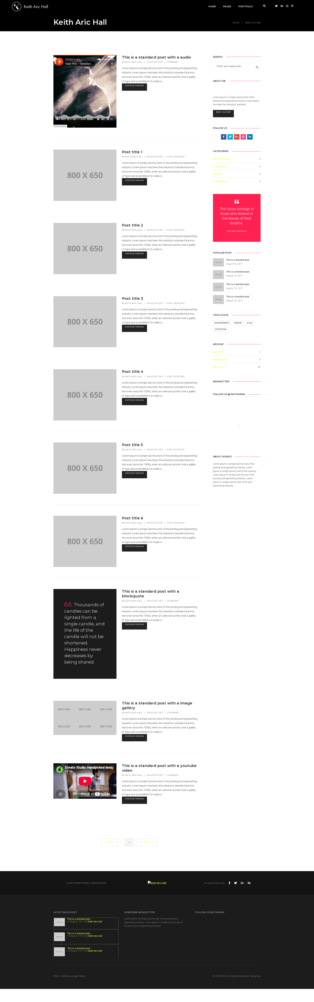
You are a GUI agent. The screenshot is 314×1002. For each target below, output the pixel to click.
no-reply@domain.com (226, 429)
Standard (172, 62)
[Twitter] (221, 443)
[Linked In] (227, 443)
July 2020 (218, 352)
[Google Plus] (232, 443)
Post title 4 (132, 371)
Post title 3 (132, 298)
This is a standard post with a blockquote (150, 593)
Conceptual (221, 329)
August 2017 (219, 367)
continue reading (134, 85)
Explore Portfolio (237, 231)
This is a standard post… (79, 919)
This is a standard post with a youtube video (159, 768)
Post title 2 (132, 225)
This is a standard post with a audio (156, 57)
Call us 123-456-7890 (225, 425)
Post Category (176, 156)
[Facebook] (215, 443)
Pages (227, 6)
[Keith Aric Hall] (30, 6)
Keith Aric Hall (133, 62)
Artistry (238, 323)
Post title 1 (132, 152)
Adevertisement (221, 159)
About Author (223, 112)
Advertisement (222, 323)
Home (212, 6)
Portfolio (245, 6)
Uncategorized (220, 181)
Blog (249, 323)
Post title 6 (132, 518)
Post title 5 (132, 445)
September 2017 (221, 359)
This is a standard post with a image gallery (157, 705)
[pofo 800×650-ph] (64, 709)
